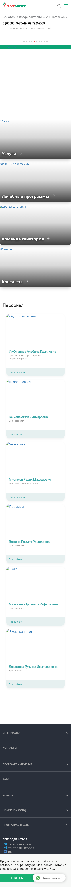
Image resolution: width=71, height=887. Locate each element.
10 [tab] (47, 41)
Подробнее (15, 372)
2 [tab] (26, 41)
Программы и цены (16, 824)
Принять (17, 877)
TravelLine (11, 47)
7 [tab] (39, 41)
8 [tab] (41, 41)
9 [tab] (44, 41)
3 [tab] (29, 41)
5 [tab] (34, 41)
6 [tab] (36, 41)
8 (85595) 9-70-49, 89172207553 (24, 23)
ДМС (5, 778)
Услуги (8, 795)
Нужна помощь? (52, 878)
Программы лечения (17, 764)
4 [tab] (31, 41)
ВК (10, 851)
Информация (12, 733)
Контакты (10, 747)
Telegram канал (20, 844)
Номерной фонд (14, 810)
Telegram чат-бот (21, 848)
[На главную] (15, 4)
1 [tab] (24, 41)
